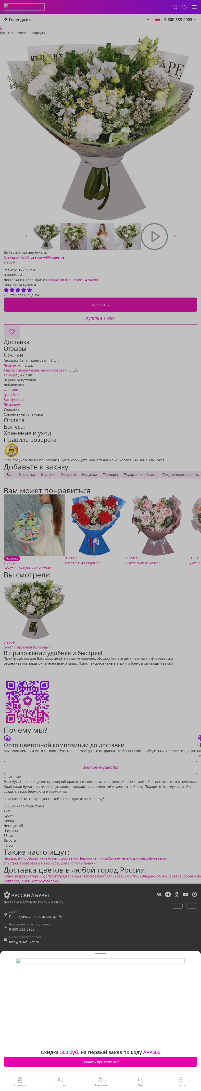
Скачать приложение (101, 1061)
